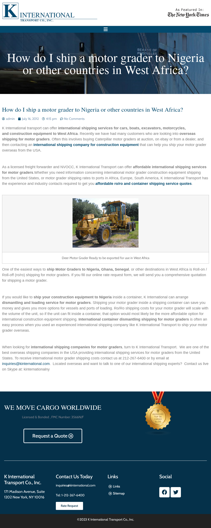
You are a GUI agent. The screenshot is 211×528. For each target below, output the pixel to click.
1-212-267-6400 (72, 495)
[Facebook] (164, 492)
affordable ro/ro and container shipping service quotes (143, 184)
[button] (105, 29)
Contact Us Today (74, 476)
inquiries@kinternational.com (26, 364)
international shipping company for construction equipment (86, 145)
